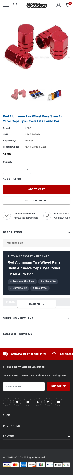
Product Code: (11, 146)
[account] (58, 4)
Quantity (7, 162)
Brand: (7, 128)
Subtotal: (7, 179)
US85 (28, 128)
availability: (9, 140)
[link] (7, 402)
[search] (15, 5)
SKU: (6, 134)
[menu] (6, 5)
